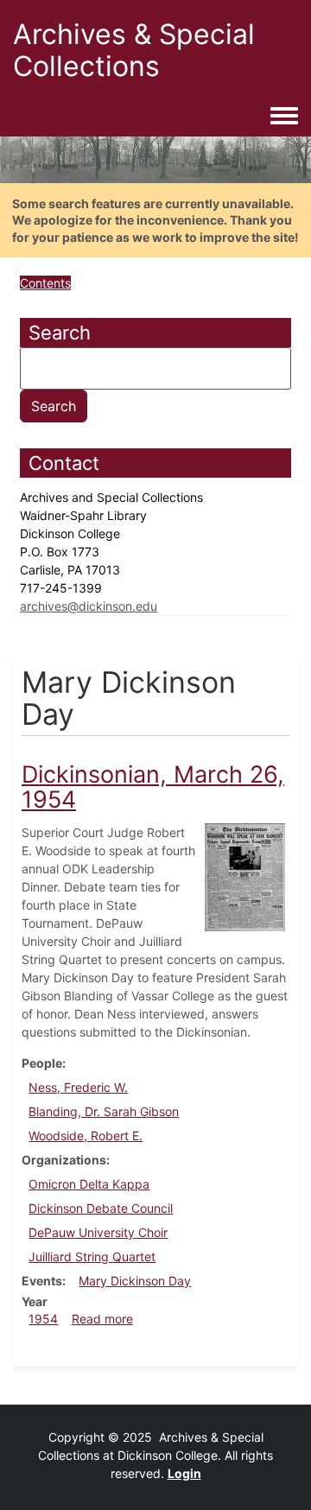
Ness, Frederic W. (78, 1087)
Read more (102, 1318)
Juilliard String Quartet (92, 1256)
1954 (43, 1318)
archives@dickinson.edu (88, 606)
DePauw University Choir (98, 1232)
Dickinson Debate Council (101, 1208)
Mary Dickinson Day (135, 1280)
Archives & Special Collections (134, 50)
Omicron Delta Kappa (89, 1184)
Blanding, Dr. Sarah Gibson (104, 1111)
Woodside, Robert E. (86, 1135)
